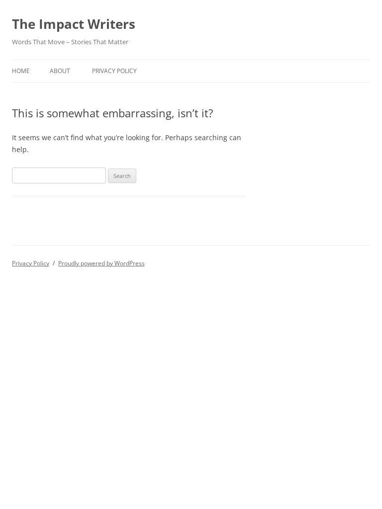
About (60, 71)
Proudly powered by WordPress (101, 263)
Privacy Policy (114, 71)
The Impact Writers (73, 24)
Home (21, 71)
